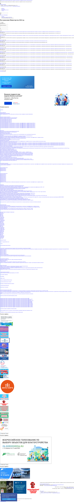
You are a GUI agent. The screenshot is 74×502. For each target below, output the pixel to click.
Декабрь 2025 (2, 236)
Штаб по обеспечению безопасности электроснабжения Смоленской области (11, 147)
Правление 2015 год (3, 180)
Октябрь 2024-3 (2, 229)
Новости (3, 8)
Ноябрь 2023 (2, 221)
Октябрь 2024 (2, 228)
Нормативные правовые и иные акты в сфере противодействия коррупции (11, 259)
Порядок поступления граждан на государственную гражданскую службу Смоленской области (14, 266)
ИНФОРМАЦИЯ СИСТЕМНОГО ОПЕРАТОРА (7, 212)
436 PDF (1, 59)
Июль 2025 (1, 235)
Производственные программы (4, 140)
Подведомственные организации (5, 113)
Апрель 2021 (2, 213)
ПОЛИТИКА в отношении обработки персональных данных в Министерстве (11, 312)
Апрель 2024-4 (2, 225)
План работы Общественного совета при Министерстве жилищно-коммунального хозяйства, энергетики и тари (16, 209)
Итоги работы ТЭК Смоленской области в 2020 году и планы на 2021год (10, 196)
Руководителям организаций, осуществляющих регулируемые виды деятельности (12, 185)
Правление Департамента (3, 173)
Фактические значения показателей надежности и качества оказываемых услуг (11, 186)
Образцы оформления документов (5, 268)
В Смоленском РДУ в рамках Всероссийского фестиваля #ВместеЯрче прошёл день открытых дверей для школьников (17, 194)
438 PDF (1, 51)
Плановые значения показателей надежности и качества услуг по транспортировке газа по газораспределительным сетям (18, 134)
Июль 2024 (1, 226)
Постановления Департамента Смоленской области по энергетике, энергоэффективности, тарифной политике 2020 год (17, 124)
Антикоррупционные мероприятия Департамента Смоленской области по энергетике (12, 188)
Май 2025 (1, 234)
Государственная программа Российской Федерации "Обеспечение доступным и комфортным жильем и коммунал (17, 159)
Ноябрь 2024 (2, 230)
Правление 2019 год (3, 177)
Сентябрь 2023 (2, 219)
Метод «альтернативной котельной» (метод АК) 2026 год (8, 160)
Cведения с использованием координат (5, 156)
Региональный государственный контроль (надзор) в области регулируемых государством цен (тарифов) (15, 248)
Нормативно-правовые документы (5, 205)
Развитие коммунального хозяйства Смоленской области (8, 149)
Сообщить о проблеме (7, 86)
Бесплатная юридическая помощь (5, 132)
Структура (1, 109)
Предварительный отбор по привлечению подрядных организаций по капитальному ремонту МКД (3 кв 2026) (16, 306)
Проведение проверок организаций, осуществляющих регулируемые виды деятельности (13, 138)
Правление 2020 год (3, 176)
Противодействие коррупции (4, 258)
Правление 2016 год (3, 179)
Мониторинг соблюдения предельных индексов (7, 283)
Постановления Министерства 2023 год (6, 121)
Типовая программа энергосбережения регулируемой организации (10, 139)
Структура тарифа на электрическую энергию (6, 189)
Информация (2, 184)
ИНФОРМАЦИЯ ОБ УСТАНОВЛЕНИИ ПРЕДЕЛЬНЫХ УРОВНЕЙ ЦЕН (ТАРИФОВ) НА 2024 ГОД (15, 199)
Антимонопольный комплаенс (4, 285)
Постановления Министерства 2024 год (6, 120)
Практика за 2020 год (3, 253)
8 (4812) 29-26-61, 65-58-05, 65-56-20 (6, 6)
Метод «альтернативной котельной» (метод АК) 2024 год (8, 150)
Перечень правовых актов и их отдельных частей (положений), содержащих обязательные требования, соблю (16, 310)
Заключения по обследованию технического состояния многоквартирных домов (12, 158)
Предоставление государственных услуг (6, 133)
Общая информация (3, 112)
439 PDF (1, 47)
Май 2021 (1, 214)
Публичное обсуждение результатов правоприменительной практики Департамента (12, 255)
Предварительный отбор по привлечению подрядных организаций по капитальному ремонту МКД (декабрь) (16, 302)
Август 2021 (2, 216)
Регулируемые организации (4, 163)
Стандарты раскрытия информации (5, 164)
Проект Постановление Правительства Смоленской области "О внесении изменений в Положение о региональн (16, 293)
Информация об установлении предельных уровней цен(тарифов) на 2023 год (11, 197)
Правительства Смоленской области (58, 484)
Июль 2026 (1, 238)
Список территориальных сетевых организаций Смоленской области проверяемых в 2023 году (14, 198)
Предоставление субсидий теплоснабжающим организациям (9, 151)
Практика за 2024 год (3, 250)
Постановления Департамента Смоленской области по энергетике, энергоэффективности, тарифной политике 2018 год (17, 126)
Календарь (3, 9)
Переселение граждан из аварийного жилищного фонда (8, 308)
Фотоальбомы (2, 276)
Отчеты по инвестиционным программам (6, 145)
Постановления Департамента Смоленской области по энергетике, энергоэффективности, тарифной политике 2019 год (17, 125)
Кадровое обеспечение (3, 265)
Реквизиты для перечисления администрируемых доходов (8, 295)
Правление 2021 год (3, 175)
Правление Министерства (4, 167)
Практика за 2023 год (3, 251)
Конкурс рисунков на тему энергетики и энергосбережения (8, 192)
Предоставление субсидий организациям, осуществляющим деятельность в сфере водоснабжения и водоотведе (16, 152)
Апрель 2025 (2, 233)
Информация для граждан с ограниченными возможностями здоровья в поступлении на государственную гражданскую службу (19, 269)
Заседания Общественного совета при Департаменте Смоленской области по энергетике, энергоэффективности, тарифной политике (19, 206)
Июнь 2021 (1, 215)
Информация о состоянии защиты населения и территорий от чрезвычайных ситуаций (12, 136)
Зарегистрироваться (3, 501)
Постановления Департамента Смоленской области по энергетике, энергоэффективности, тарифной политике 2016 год (17, 127)
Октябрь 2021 (2, 218)
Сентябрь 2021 (2, 217)
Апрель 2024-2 (2, 223)
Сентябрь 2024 (2, 227)
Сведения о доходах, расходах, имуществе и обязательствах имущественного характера (13, 261)
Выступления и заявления (4, 274)
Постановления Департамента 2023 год (6, 122)
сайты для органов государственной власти (50, 485)
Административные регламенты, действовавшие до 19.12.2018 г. (9, 272)
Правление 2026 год (3, 168)
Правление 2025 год (3, 169)
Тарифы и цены (2, 278)
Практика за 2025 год (3, 249)
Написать (8, 103)
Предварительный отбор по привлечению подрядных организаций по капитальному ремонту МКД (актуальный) (16, 300)
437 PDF (1, 55)
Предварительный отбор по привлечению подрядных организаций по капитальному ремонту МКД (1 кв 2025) (16, 299)
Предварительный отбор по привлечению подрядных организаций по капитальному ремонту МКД (14, 298)
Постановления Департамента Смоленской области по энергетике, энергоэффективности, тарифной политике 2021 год (17, 123)
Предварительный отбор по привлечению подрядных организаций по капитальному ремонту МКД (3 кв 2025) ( (16, 304)
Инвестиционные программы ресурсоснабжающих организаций (9, 131)
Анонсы (3, 10)
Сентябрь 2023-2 (2, 220)
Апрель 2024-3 (2, 224)
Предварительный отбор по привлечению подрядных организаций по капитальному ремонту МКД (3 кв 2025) (16, 303)
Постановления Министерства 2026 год (6, 119)
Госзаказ (1, 243)
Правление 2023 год (3, 170)
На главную (42, 491)
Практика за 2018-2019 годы (4, 254)
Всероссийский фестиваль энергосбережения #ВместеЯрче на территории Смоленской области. (14, 187)
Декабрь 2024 (2, 231)
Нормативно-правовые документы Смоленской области (8, 118)
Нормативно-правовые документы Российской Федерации (8, 117)
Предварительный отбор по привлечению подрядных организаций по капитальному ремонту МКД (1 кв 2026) (16, 305)
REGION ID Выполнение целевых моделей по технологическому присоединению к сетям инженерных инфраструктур (17, 193)
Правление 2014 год (3, 181)
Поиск (2, 22)
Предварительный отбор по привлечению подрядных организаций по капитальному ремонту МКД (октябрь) (16, 301)
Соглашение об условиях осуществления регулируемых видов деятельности (11, 155)
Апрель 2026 (2, 237)
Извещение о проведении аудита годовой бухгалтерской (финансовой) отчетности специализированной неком (16, 154)
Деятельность (2, 130)
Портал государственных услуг (4, 241)
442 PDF (1, 34)
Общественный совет (3, 204)
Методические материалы (4, 260)
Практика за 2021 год (3, 252)
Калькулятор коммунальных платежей (5, 281)
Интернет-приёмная (3, 4)
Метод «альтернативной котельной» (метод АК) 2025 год (8, 157)
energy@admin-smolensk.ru (16, 6)
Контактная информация (3, 207)
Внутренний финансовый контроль (5, 245)
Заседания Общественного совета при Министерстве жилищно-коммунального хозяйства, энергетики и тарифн (16, 208)
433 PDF (1, 70)
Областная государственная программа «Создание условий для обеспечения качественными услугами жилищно (16, 153)
